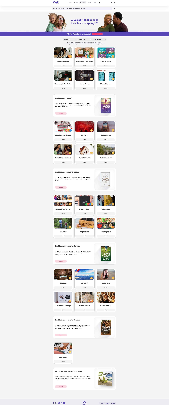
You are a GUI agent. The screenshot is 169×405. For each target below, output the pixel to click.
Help (102, 403)
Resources (82, 2)
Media (107, 403)
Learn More (83, 8)
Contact (113, 403)
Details (63, 65)
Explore (61, 113)
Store (95, 2)
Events (89, 2)
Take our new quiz (97, 34)
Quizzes (76, 2)
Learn (70, 2)
